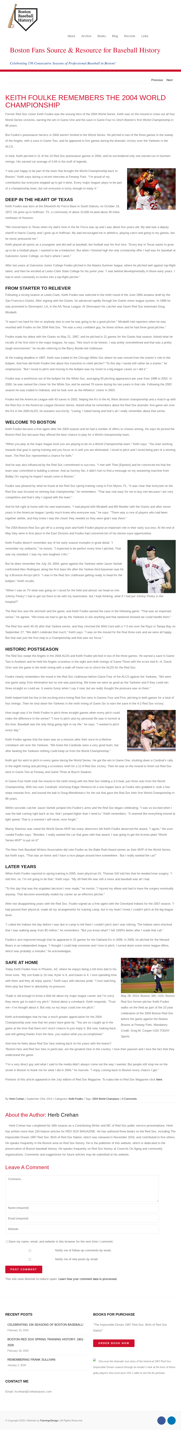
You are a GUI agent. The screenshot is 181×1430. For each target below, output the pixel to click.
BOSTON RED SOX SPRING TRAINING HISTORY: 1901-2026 (45, 1342)
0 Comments (129, 1098)
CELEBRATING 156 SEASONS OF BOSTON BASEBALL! (45, 1324)
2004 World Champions (105, 1098)
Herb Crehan (16, 1098)
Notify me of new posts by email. (76, 1259)
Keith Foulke (76, 1098)
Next (170, 80)
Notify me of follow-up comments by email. (83, 1250)
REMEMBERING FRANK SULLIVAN (31, 1359)
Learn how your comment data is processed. (88, 1279)
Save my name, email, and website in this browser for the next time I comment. (61, 1241)
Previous (157, 80)
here (159, 1079)
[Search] (173, 36)
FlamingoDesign (49, 1420)
